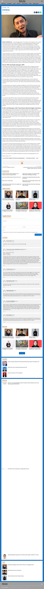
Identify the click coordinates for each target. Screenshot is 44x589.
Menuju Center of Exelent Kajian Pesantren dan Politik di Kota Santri (31, 181)
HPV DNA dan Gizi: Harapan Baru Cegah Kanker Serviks (18, 468)
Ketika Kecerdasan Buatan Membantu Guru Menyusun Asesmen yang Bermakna (10, 174)
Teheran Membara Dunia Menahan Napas (33, 199)
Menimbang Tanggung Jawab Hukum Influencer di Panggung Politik (8, 199)
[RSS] (22, 163)
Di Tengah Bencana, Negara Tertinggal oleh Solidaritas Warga (7, 210)
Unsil (37, 158)
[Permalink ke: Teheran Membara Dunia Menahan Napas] (35, 194)
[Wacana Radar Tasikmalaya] (22, 1)
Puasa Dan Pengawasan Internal (8, 167)
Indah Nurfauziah (9, 290)
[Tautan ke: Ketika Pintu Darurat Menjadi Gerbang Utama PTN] (4, 369)
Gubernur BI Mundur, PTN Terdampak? (15, 372)
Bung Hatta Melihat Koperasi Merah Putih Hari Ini (11, 177)
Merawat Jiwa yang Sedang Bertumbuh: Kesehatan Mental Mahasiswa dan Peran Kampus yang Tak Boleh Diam (23, 383)
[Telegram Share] (38, 12)
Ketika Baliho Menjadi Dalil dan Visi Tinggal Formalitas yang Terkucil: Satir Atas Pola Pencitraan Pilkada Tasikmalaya (22, 210)
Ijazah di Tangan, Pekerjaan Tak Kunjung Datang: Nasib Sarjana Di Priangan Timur (23, 361)
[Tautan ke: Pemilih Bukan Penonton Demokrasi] (4, 572)
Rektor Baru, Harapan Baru (7, 180)
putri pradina (8, 314)
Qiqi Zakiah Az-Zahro (10, 280)
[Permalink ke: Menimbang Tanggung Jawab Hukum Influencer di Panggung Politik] (8, 194)
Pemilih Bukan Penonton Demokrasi (20, 199)
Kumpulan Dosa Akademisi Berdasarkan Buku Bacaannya (31, 178)
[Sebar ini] (34, 12)
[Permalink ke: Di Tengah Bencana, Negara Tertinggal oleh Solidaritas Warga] (8, 205)
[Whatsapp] (40, 12)
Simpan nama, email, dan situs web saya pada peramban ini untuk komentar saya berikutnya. (20, 232)
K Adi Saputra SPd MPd (30, 158)
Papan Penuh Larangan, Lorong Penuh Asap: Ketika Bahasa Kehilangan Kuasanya (30, 174)
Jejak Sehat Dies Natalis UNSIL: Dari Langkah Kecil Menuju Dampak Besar (11, 185)
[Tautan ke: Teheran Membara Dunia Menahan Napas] (4, 577)
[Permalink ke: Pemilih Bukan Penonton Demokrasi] (22, 194)
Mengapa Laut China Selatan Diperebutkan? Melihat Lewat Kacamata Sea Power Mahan (34, 210)
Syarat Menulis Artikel (13, 587)
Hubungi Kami (21, 587)
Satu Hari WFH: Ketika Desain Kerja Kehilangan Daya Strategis (31, 185)
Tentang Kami (27, 587)
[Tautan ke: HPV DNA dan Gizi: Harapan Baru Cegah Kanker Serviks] (4, 510)
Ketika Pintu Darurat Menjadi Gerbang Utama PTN (17, 367)
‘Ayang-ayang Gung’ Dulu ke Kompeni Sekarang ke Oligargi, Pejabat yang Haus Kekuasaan (32, 167)
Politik (3, 12)
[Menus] (2, 1)
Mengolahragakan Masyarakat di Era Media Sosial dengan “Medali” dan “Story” (23, 554)
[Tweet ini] (36, 12)
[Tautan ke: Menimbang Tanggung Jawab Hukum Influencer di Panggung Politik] (4, 566)
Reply (4, 245)
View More (22, 353)
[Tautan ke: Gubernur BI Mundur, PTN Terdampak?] (4, 374)
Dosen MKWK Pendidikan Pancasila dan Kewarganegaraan (14, 158)
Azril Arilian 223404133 (10, 301)
